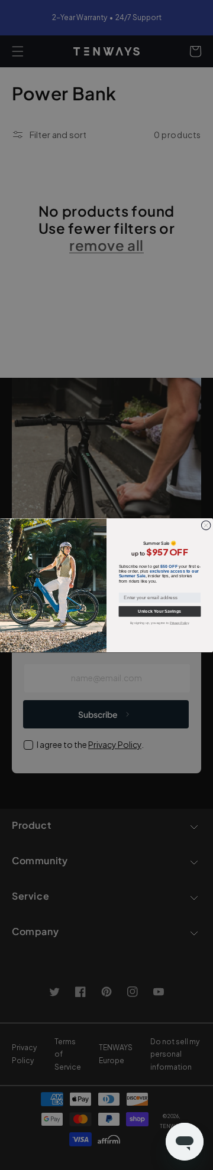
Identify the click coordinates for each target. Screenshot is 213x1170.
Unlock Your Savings (159, 611)
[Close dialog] (205, 525)
